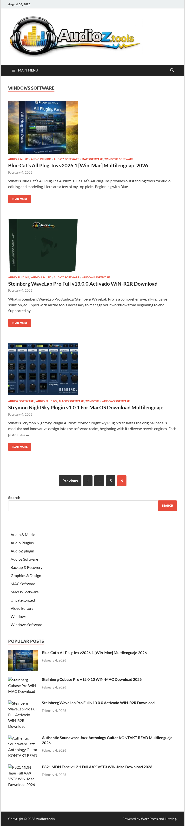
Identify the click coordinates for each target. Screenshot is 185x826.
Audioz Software (66, 159)
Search (14, 497)
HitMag (170, 819)
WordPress (149, 819)
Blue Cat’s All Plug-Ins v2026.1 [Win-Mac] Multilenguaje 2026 (78, 165)
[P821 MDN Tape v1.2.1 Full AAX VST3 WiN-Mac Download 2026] (23, 767)
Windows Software (119, 159)
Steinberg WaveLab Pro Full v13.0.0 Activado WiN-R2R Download (83, 284)
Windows (92, 401)
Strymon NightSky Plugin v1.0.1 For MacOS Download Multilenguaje (85, 407)
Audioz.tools (45, 819)
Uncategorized (23, 600)
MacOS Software (71, 401)
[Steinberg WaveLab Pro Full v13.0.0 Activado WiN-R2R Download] (92, 245)
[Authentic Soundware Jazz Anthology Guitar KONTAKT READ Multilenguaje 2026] (23, 738)
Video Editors (22, 608)
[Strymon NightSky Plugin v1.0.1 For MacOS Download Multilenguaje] (92, 369)
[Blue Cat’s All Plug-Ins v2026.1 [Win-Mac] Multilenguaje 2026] (92, 127)
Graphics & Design (26, 575)
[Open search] (172, 70)
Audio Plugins (41, 159)
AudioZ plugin (22, 551)
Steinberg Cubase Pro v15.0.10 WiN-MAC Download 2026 (92, 679)
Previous (70, 480)
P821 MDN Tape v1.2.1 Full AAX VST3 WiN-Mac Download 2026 (97, 766)
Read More (18, 198)
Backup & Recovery (26, 567)
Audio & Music (18, 159)
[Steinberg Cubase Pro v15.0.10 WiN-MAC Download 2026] (23, 679)
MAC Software (92, 159)
